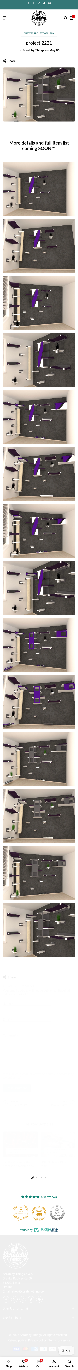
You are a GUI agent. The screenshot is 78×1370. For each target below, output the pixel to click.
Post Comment (17, 1084)
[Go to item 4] (45, 1177)
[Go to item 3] (41, 1177)
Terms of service (59, 1340)
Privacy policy (37, 1340)
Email (7, 1016)
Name (8, 1000)
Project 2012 (18, 1101)
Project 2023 (59, 1101)
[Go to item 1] (32, 1177)
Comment (10, 1031)
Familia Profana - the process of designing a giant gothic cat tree (17, 1161)
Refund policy (17, 1340)
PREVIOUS (15, 1098)
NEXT (65, 1098)
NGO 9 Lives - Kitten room (54, 1160)
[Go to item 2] (36, 1177)
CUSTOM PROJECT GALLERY (39, 33)
